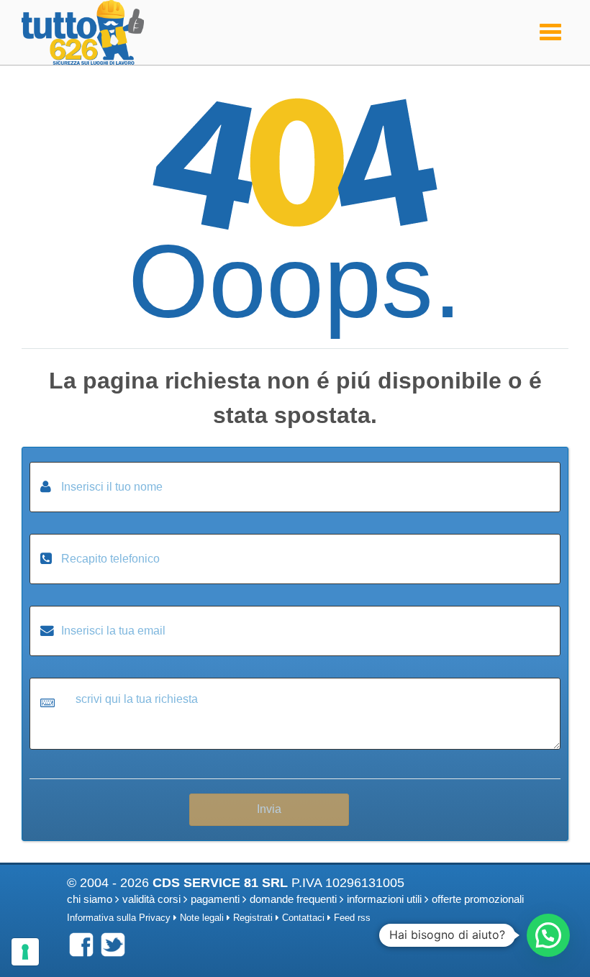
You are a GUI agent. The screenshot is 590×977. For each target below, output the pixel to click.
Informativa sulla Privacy (119, 918)
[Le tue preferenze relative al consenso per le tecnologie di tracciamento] (25, 951)
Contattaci (303, 918)
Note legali (202, 918)
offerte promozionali (478, 899)
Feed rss (352, 918)
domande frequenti (293, 899)
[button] (548, 935)
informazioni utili (384, 899)
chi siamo (89, 899)
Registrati (253, 918)
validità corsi (151, 899)
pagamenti (215, 899)
